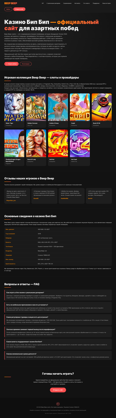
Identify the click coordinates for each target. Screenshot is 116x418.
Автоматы (77, 3)
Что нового (86, 3)
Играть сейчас (12, 64)
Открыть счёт (19, 9)
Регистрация (25, 64)
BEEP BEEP (10, 3)
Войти (8, 9)
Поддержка (96, 3)
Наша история (106, 3)
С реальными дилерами (53, 3)
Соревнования (67, 3)
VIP (43, 3)
